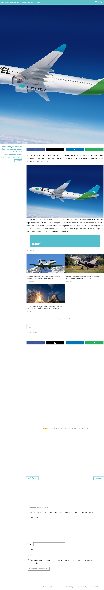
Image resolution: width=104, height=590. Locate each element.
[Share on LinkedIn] (75, 149)
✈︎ (21, 151)
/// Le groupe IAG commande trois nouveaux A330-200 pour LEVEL (48, 48)
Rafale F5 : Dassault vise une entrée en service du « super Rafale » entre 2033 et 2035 (82, 277)
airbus (14, 157)
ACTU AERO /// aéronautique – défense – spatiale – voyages (20, 2)
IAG (2, 157)
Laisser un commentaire (12, 154)
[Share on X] (55, 149)
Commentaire (33, 517)
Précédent (32, 478)
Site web (31, 555)
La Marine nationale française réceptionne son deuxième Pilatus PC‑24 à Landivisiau (43, 277)
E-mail (31, 549)
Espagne (8, 157)
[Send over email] (94, 149)
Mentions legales (48, 587)
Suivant (99, 478)
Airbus (8, 147)
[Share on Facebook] (36, 149)
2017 (4, 147)
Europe (12, 149)
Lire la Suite (9, 63)
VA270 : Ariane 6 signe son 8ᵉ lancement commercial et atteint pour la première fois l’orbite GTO (44, 308)
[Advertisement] (65, 371)
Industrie (16, 151)
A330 (19, 157)
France (19, 149)
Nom (30, 544)
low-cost (18, 161)
